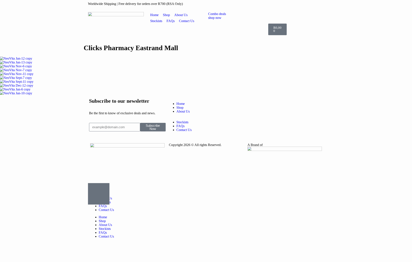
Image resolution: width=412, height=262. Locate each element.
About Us (105, 225)
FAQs (103, 206)
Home (103, 217)
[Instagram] (290, 103)
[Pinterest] (251, 115)
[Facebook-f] (251, 103)
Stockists (105, 228)
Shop (102, 221)
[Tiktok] (290, 115)
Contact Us (106, 210)
